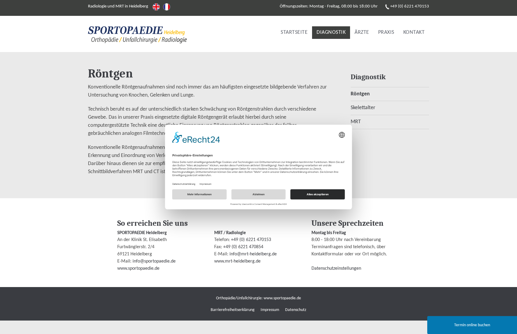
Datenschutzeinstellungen (336, 268)
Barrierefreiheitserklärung (233, 310)
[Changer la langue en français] (166, 6)
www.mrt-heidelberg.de (237, 261)
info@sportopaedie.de (154, 261)
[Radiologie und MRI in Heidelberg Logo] (137, 36)
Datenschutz (295, 310)
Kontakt (414, 32)
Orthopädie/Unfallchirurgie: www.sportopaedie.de (258, 298)
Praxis (386, 32)
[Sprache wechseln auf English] (156, 6)
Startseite (294, 32)
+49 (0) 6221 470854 (243, 247)
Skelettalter (363, 108)
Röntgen (360, 94)
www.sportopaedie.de (138, 268)
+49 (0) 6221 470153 (409, 6)
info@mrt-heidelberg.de (253, 254)
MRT (356, 122)
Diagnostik (331, 32)
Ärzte (362, 32)
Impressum (270, 310)
